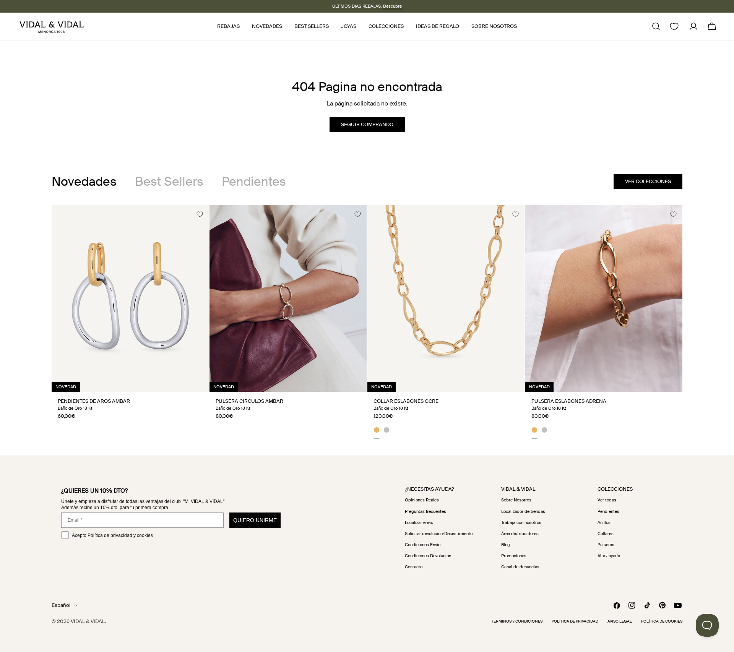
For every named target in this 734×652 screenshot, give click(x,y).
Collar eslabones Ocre (405, 401)
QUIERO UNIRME (255, 520)
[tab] (84, 182)
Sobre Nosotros (516, 500)
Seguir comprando (367, 124)
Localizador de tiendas (523, 511)
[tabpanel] (367, 321)
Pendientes (608, 511)
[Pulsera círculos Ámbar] (288, 298)
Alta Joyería (609, 555)
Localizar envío (419, 522)
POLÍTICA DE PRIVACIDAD (575, 621)
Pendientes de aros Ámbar (94, 401)
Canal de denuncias (520, 566)
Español (61, 605)
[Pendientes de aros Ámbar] (130, 298)
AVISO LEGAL (619, 621)
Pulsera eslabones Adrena (568, 401)
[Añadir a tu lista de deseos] (199, 214)
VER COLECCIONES (648, 181)
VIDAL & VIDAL (88, 621)
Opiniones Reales (422, 500)
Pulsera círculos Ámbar (249, 401)
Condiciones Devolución (428, 555)
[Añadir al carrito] (194, 383)
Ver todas (607, 500)
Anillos (604, 522)
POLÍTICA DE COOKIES (661, 621)
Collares (606, 533)
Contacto (413, 566)
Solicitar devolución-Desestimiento (439, 533)
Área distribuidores (520, 533)
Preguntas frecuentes (425, 511)
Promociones (513, 555)
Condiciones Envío (422, 544)
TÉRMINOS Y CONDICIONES (516, 621)
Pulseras (606, 544)
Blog (505, 544)
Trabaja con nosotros (521, 522)
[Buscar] (656, 26)
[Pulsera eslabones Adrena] (603, 298)
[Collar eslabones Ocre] (446, 298)
